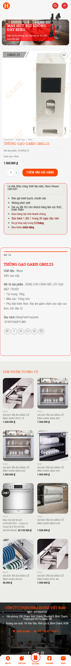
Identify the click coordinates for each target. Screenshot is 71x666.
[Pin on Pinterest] (34, 331)
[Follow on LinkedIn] (42, 653)
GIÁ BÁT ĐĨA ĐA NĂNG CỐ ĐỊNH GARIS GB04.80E (50, 416)
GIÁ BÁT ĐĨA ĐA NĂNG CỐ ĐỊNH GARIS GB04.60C (50, 469)
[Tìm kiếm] (55, 6)
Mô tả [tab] (7, 255)
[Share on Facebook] (14, 331)
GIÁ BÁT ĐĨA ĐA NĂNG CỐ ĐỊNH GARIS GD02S (16, 577)
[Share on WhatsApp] (7, 331)
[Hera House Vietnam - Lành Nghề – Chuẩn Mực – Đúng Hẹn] (6, 5)
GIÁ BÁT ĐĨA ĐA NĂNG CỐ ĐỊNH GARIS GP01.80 (50, 577)
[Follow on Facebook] (28, 653)
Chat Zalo (22, 663)
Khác (30, 139)
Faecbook (49, 663)
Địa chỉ (8, 663)
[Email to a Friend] (28, 331)
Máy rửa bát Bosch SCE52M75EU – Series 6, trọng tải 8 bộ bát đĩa (15, 523)
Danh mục (20, 139)
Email (63, 663)
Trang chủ (8, 139)
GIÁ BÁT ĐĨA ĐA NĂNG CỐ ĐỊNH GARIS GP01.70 (16, 416)
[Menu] (65, 6)
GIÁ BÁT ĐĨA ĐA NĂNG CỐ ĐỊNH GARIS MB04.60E (50, 521)
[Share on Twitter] (21, 331)
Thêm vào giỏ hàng (40, 172)
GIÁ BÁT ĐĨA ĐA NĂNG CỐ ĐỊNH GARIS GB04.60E (16, 469)
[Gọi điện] (35, 658)
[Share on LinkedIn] (41, 331)
